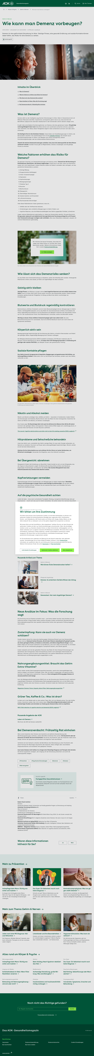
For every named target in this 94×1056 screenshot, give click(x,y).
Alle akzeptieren (67, 550)
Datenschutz (63, 540)
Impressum (45, 544)
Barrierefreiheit (55, 544)
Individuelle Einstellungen (29, 550)
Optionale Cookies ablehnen (50, 550)
